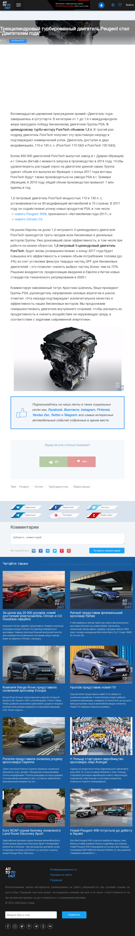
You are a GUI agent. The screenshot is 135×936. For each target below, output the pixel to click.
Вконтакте (71, 409)
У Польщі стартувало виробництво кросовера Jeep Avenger (96, 761)
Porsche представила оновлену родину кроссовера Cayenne (32, 761)
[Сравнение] (113, 5)
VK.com (33, 551)
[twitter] (22, 926)
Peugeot (24, 487)
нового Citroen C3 (28, 219)
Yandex (62, 551)
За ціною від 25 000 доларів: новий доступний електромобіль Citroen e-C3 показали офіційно (32, 616)
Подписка (74, 915)
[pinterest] (29, 926)
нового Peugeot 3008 (31, 214)
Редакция (56, 880)
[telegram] (36, 926)
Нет (84, 461)
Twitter (55, 415)
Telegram (70, 415)
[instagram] (15, 926)
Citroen (38, 487)
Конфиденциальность (63, 870)
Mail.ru (48, 551)
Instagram (88, 409)
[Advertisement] (67, 81)
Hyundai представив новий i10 (93, 687)
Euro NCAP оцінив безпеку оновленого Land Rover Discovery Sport (32, 832)
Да (56, 461)
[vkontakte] (50, 926)
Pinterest (103, 409)
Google (69, 551)
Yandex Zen (40, 415)
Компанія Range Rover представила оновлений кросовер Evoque (30, 689)
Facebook (55, 409)
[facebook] (8, 926)
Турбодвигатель (58, 487)
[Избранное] (120, 5)
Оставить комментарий (107, 550)
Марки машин (82, 487)
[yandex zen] (43, 926)
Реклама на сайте (61, 875)
